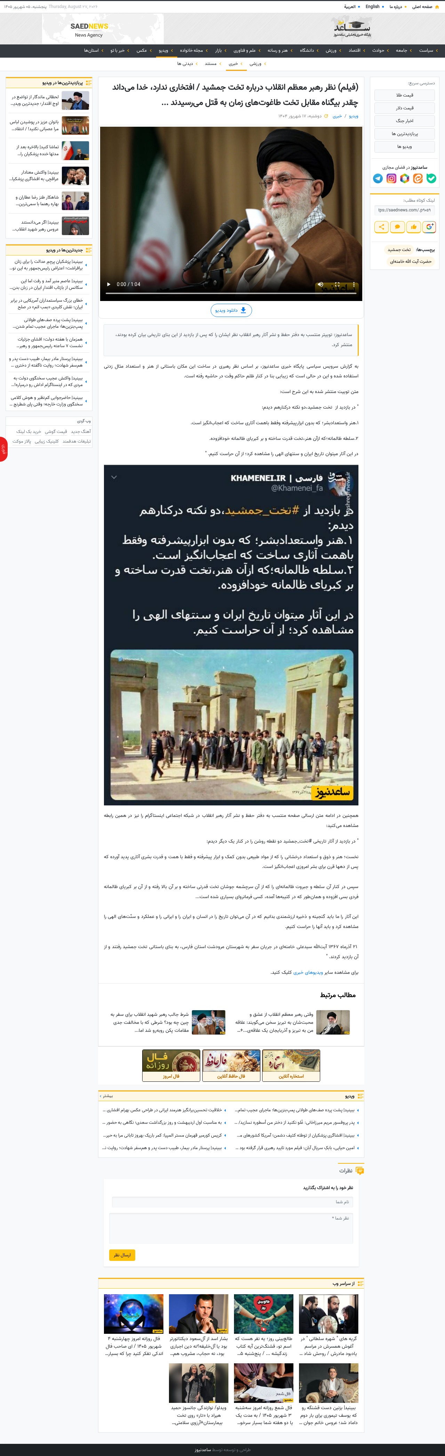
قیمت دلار (405, 108)
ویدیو (164, 50)
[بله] (431, 178)
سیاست (426, 50)
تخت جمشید (399, 249)
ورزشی (256, 63)
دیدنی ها (185, 63)
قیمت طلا (404, 95)
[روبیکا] (405, 178)
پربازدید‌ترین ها (405, 133)
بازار (219, 50)
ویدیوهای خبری (308, 973)
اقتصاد (355, 50)
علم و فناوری (245, 50)
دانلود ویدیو (227, 311)
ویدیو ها (404, 146)
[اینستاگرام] (391, 178)
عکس (142, 50)
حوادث (378, 50)
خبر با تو (118, 50)
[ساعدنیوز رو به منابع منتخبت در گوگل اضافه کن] (429, 227)
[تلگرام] (378, 178)
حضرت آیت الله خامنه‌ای (410, 261)
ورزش (332, 50)
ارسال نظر (122, 1255)
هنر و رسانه (278, 50)
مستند (211, 63)
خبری (234, 63)
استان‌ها (92, 50)
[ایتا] (418, 178)
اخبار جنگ (404, 121)
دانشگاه (307, 50)
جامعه (402, 50)
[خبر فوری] (4, 449)
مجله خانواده (192, 50)
